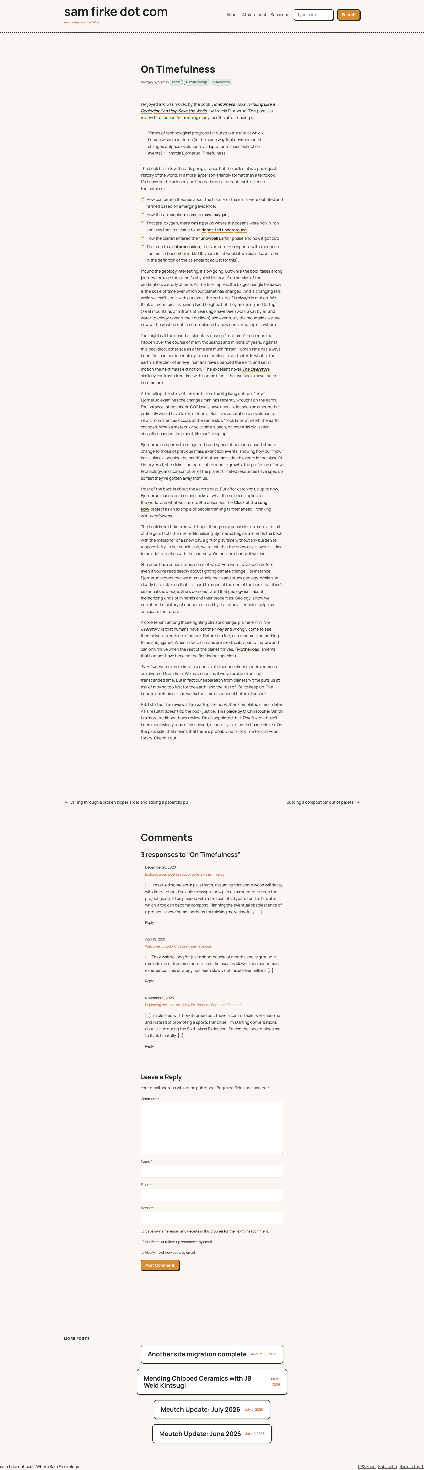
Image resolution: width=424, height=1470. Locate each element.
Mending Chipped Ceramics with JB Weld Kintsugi (197, 1382)
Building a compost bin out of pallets (320, 802)
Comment (150, 1098)
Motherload (248, 649)
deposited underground (224, 230)
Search (349, 14)
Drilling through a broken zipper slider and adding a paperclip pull (129, 802)
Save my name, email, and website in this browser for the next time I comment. (207, 1231)
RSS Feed (367, 1466)
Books (176, 82)
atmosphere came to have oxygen (195, 214)
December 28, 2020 (160, 867)
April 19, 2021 (155, 939)
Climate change (197, 82)
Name (146, 1161)
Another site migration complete (197, 1353)
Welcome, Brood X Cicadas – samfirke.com (178, 946)
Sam (161, 82)
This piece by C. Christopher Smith (250, 711)
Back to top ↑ (411, 1466)
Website (147, 1207)
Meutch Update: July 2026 (200, 1409)
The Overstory (256, 369)
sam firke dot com (116, 11)
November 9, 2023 (159, 997)
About (232, 14)
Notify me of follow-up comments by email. (179, 1241)
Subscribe (280, 14)
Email (146, 1184)
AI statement (254, 14)
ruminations (221, 82)
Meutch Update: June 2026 (200, 1433)
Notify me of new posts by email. (170, 1252)
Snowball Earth (215, 238)
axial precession (184, 246)
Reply (149, 922)
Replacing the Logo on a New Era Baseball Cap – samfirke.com (193, 1004)
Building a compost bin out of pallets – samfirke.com (186, 874)
